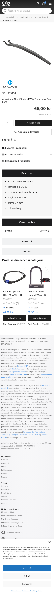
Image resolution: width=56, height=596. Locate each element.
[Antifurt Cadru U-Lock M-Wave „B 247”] (39, 277)
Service (4, 477)
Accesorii (5, 463)
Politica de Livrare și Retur (29, 434)
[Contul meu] (38, 3)
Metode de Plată (7, 512)
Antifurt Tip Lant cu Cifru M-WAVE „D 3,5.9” (13, 295)
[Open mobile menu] (50, 3)
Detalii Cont (6, 493)
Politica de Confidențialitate (32, 591)
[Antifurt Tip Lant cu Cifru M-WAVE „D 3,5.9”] (14, 277)
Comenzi (4, 486)
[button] (49, 542)
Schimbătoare (16, 369)
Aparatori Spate (10, 20)
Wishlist (4, 496)
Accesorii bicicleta (24, 17)
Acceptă (27, 568)
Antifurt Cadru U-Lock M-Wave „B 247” (37, 295)
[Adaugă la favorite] (22, 269)
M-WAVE (7, 299)
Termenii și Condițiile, (10, 434)
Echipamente (6, 470)
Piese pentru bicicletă (18, 374)
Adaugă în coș (33, 122)
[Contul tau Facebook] (11, 140)
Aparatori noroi (41, 17)
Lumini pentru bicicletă (16, 371)
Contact (4, 503)
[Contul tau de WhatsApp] (15, 140)
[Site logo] (6, 3)
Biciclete (4, 460)
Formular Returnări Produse (12, 515)
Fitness (4, 473)
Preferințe (27, 583)
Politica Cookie (16, 591)
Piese (3, 466)
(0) (17, 303)
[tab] (27, 173)
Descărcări (5, 489)
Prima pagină (8, 17)
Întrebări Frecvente (9, 500)
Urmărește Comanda (9, 519)
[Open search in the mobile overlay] (27, 11)
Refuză (27, 576)
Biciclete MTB (22, 366)
